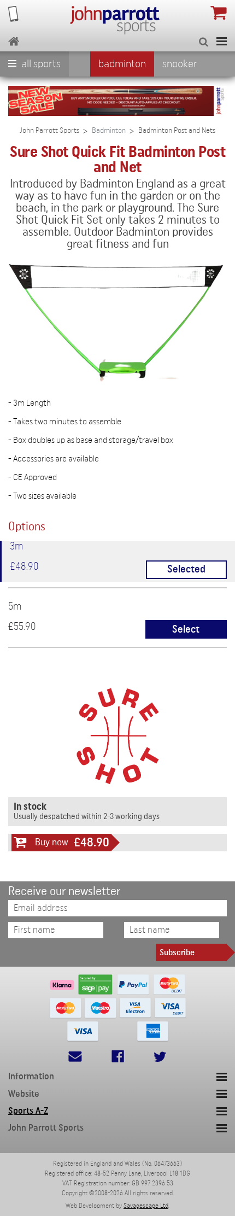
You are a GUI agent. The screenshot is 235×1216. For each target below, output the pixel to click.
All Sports (40, 64)
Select (185, 629)
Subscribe (177, 952)
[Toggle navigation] (221, 41)
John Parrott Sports (49, 131)
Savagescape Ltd (146, 1205)
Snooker (179, 64)
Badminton (122, 64)
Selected (186, 569)
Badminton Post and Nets (176, 131)
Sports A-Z (28, 1110)
